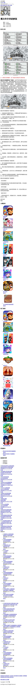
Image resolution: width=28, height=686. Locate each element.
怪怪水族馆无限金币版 (8, 610)
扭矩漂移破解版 (6, 557)
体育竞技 (11, 677)
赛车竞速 (7, 677)
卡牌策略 (25, 675)
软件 (6, 5)
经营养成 (3, 677)
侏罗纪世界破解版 (7, 562)
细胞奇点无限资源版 (8, 535)
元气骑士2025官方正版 (8, 621)
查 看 (4, 452)
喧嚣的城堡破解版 (7, 573)
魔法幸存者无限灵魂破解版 (9, 451)
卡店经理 (5, 551)
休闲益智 (7, 675)
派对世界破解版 (6, 541)
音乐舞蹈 (20, 675)
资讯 (9, 5)
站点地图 (7, 679)
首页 (2, 5)
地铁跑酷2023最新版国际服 (9, 615)
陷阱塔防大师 (6, 546)
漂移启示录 (5, 568)
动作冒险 (16, 675)
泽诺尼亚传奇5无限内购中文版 (10, 604)
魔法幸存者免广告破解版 (9, 453)
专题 (11, 5)
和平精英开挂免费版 (8, 595)
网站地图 (3, 679)
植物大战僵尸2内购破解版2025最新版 (11, 626)
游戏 (4, 5)
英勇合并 (5, 579)
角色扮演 (3, 675)
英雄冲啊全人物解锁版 (8, 590)
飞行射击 (11, 675)
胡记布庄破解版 (6, 584)
